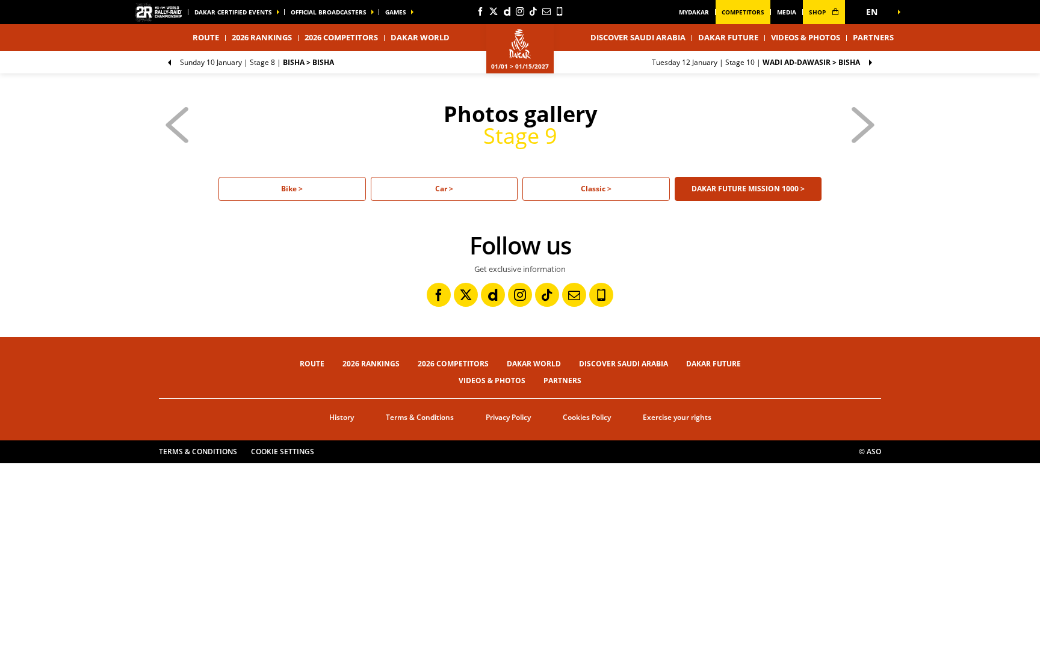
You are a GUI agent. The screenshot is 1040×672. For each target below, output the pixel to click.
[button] (875, 12)
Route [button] (206, 37)
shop (818, 12)
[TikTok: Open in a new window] (533, 11)
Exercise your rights (677, 417)
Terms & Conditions (420, 417)
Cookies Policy (587, 417)
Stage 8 (257, 62)
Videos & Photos (805, 37)
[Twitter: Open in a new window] (493, 11)
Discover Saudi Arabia (638, 37)
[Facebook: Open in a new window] (480, 11)
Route (312, 364)
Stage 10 (756, 62)
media (786, 12)
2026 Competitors (341, 37)
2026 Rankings (262, 37)
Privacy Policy (508, 417)
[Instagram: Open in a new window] (520, 11)
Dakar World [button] (420, 37)
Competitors (743, 12)
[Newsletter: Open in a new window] (546, 11)
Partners (873, 37)
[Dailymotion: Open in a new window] (507, 11)
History (341, 417)
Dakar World (534, 364)
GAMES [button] (395, 12)
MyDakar (694, 12)
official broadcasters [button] (329, 12)
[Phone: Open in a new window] (560, 11)
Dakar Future (728, 37)
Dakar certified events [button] (233, 12)
